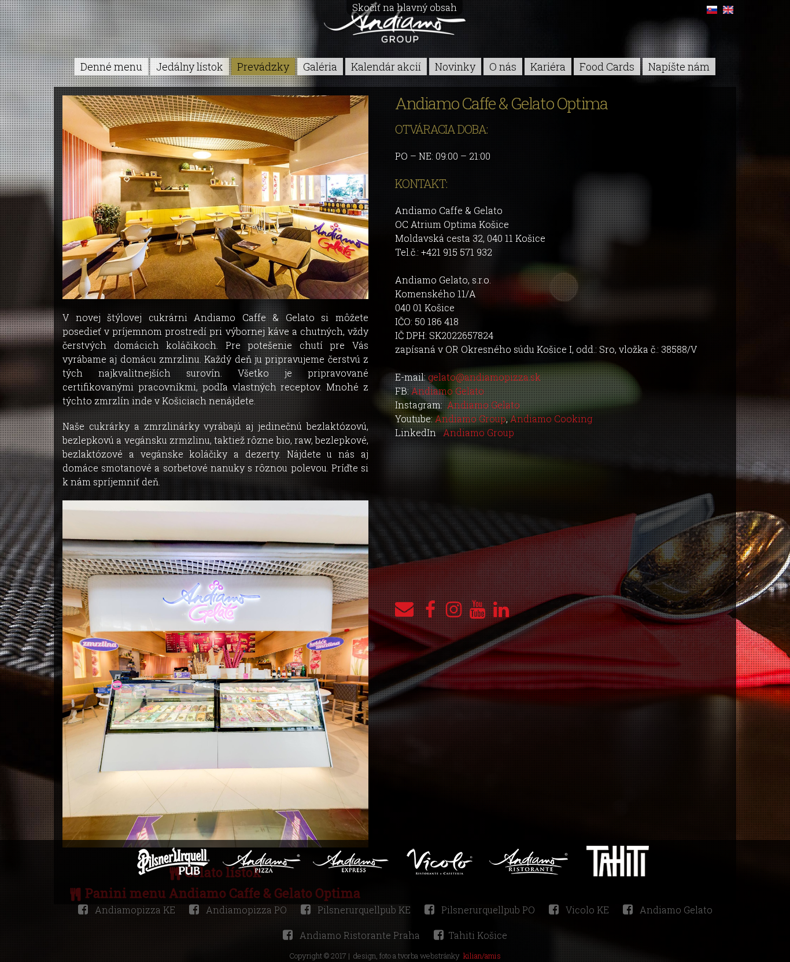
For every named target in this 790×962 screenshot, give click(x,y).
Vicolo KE (586, 910)
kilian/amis (482, 955)
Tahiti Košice (477, 935)
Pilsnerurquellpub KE (363, 910)
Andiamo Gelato (447, 391)
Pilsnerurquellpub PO (487, 910)
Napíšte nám (679, 66)
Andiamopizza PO (245, 910)
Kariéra (548, 66)
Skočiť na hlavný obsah (404, 7)
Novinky (455, 66)
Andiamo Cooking (551, 418)
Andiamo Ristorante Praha (358, 935)
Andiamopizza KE (134, 910)
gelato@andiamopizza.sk (484, 377)
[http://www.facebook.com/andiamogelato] (430, 608)
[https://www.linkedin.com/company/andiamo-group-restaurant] (501, 608)
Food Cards (606, 66)
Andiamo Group (470, 418)
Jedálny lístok (189, 66)
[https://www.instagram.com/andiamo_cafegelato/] (454, 608)
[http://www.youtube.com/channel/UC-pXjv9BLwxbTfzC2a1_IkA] (477, 608)
